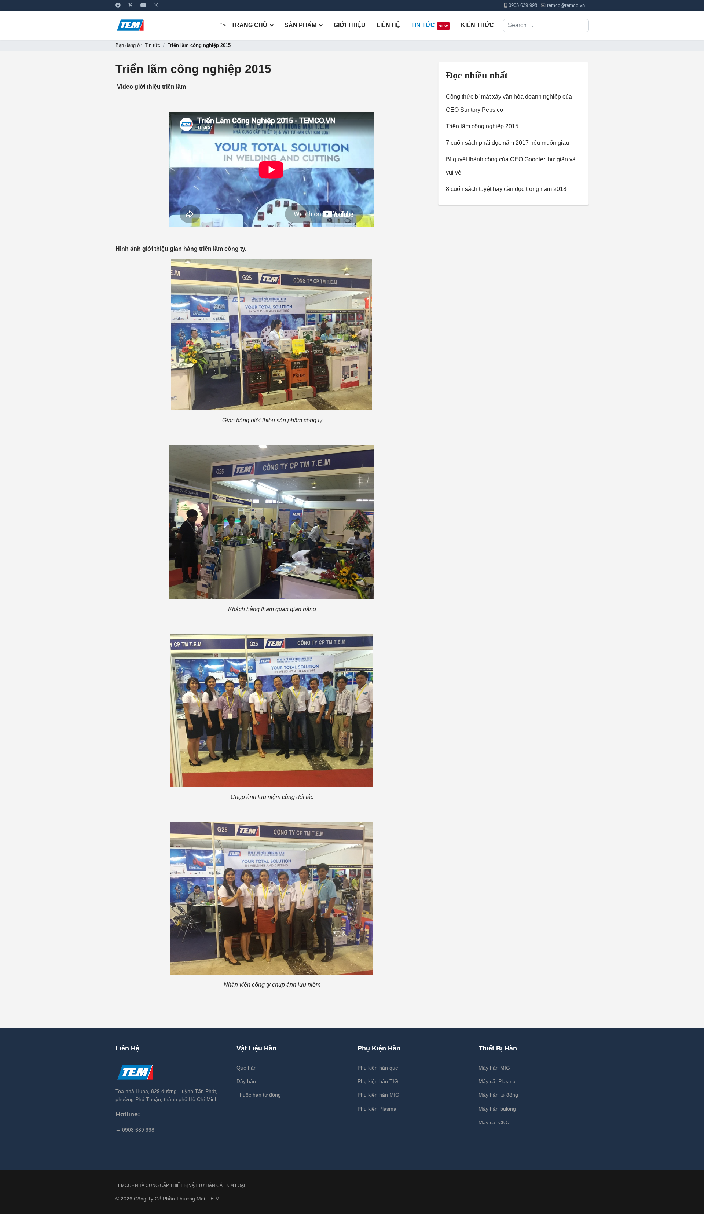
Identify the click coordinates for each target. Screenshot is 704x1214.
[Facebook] (118, 5)
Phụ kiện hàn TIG (378, 1081)
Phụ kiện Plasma (377, 1109)
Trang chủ (249, 25)
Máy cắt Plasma (497, 1081)
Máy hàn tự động (498, 1095)
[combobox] (545, 25)
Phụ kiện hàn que (378, 1068)
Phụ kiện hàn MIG (378, 1095)
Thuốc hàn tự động (258, 1095)
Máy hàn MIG (494, 1068)
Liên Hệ (388, 25)
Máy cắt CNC (493, 1122)
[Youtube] (143, 5)
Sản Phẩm (300, 25)
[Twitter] (130, 5)
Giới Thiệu (350, 25)
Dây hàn (246, 1081)
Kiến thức (477, 25)
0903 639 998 (523, 5)
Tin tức (429, 25)
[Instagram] (156, 5)
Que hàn (246, 1068)
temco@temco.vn (566, 5)
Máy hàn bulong (497, 1109)
